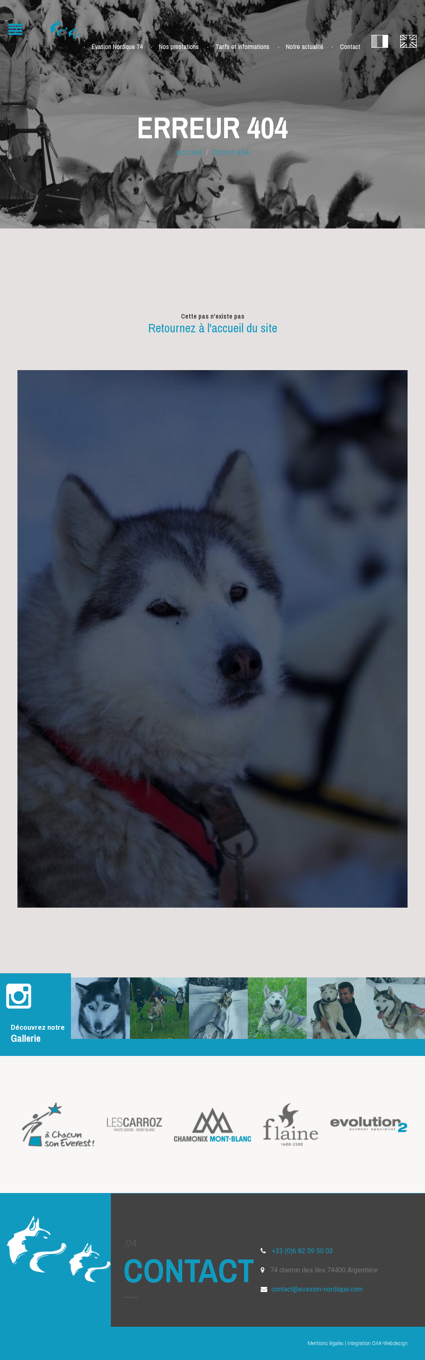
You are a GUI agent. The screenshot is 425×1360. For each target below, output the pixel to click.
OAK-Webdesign (390, 1343)
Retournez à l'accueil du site (212, 327)
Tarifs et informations (242, 46)
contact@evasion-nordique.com (317, 1289)
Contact (350, 46)
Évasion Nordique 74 (117, 46)
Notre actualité (304, 46)
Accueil (189, 152)
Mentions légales (326, 1343)
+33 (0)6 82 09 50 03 (302, 1251)
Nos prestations (179, 46)
